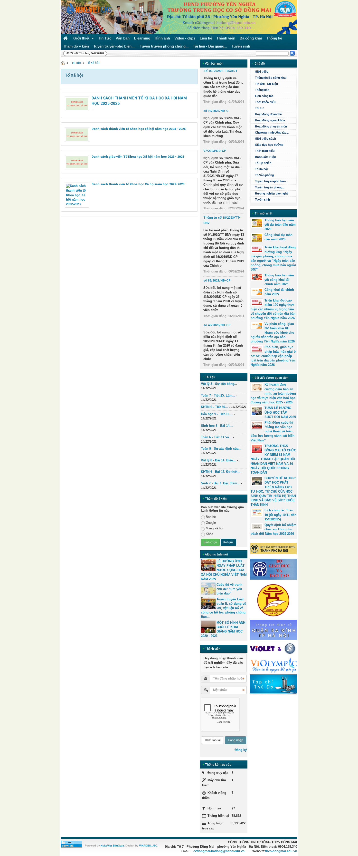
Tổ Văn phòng (264, 175)
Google (211, 523)
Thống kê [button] (274, 38)
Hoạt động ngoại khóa (270, 120)
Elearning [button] (142, 38)
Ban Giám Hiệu (265, 157)
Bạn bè (211, 517)
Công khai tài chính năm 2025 (279, 292)
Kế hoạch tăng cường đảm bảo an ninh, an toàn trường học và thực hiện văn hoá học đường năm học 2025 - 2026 (273, 393)
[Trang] (63, 63)
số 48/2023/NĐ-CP (217, 325)
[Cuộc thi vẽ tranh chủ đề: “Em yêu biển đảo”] (208, 589)
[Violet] (273, 649)
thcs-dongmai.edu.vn (281, 851)
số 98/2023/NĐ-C (215, 111)
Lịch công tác (264, 96)
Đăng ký (241, 750)
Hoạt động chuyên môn (271, 126)
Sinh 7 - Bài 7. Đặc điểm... (220, 483)
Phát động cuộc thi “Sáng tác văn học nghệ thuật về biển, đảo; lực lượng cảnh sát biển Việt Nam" (272, 431)
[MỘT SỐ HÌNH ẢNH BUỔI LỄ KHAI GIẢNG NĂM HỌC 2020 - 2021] (208, 627)
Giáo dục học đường (269, 144)
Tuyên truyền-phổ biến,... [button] (114, 46)
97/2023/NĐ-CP (214, 151)
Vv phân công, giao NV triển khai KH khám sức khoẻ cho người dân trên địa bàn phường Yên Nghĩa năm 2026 (273, 332)
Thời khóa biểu (265, 102)
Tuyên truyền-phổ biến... (271, 181)
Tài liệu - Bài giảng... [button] (210, 46)
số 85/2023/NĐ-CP (217, 280)
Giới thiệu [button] (82, 38)
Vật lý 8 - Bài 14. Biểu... (218, 460)
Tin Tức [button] (104, 38)
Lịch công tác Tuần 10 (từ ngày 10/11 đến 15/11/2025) (280, 514)
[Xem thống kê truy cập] (71, 844)
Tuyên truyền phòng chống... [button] (164, 46)
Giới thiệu (261, 71)
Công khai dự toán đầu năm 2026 (278, 237)
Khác (209, 534)
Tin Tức (75, 63)
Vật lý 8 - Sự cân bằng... (219, 384)
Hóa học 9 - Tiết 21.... (217, 414)
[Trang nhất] (66, 38)
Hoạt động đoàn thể (268, 114)
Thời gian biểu (264, 151)
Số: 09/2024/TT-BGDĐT (220, 71)
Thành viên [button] (226, 38)
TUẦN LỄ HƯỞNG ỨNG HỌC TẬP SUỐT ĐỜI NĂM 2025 (280, 412)
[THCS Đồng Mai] (87, 8)
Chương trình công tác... (272, 132)
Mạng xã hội (214, 528)
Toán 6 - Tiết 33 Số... (216, 437)
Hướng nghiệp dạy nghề (271, 193)
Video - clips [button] (184, 38)
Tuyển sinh (262, 199)
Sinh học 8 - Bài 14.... (217, 426)
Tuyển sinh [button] (241, 46)
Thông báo (262, 90)
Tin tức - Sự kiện (266, 84)
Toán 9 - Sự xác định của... (221, 448)
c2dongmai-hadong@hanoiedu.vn (219, 851)
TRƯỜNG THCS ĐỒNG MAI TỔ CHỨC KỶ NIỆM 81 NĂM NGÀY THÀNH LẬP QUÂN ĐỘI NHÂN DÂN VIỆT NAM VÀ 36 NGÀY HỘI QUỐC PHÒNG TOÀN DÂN (273, 459)
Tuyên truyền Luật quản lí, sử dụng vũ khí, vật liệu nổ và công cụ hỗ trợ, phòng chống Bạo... (223, 608)
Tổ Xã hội (92, 63)
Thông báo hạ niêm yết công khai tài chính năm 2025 (279, 279)
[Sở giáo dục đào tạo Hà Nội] (273, 599)
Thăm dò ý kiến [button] (76, 46)
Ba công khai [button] (251, 38)
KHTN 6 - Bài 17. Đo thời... (220, 472)
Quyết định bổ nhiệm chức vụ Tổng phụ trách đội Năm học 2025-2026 (273, 529)
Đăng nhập (235, 740)
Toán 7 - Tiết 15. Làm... (218, 395)
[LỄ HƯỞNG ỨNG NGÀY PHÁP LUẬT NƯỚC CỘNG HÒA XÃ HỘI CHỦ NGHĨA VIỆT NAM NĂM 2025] (208, 565)
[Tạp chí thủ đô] (273, 684)
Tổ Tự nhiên (263, 163)
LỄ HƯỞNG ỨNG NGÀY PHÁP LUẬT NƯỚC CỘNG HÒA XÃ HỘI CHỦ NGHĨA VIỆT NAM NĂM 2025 (224, 570)
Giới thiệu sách (265, 138)
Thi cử (259, 108)
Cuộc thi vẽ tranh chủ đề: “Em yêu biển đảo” (229, 589)
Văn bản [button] (123, 38)
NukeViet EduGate (112, 845)
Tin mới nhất (263, 213)
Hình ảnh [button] (162, 38)
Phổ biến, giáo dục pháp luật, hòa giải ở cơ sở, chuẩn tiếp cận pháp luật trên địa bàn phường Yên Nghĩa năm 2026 (273, 356)
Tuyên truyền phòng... (269, 187)
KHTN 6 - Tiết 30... (214, 407)
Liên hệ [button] (206, 38)
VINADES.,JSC (148, 845)
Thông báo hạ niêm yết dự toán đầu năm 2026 (280, 224)
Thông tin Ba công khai (270, 77)
